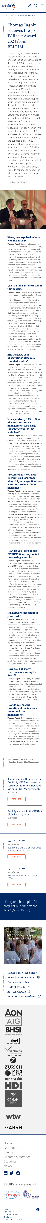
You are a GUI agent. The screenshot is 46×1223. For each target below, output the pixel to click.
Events (20, 762)
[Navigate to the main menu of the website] (42, 6)
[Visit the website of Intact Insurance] (13, 1041)
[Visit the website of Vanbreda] (13, 1050)
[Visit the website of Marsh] (13, 1127)
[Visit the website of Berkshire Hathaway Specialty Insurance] (13, 1031)
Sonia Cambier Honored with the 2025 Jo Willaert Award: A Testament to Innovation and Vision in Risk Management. (24, 784)
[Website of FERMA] (31, 1198)
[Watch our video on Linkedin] (5, 1174)
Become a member (18, 982)
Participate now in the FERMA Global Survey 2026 (24, 813)
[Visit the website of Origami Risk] (13, 1098)
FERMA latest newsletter (21, 977)
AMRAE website (16, 991)
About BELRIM (13, 759)
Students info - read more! (22, 972)
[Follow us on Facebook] (18, 1174)
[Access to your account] (29, 6)
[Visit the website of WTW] (13, 1116)
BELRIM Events (27, 759)
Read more (16, 799)
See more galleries (18, 959)
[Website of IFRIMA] (12, 1198)
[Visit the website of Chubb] (13, 1055)
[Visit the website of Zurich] (13, 1063)
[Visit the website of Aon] (13, 1012)
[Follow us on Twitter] (12, 1174)
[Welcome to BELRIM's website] (8, 6)
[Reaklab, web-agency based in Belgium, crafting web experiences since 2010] (37, 1213)
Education (11, 762)
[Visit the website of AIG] (13, 1021)
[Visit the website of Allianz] (13, 1079)
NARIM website (16, 987)
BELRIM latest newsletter (22, 996)
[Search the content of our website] (36, 6)
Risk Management (31, 762)
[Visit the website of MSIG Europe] (13, 1072)
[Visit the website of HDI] (13, 1085)
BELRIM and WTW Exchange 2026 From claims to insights (24, 849)
